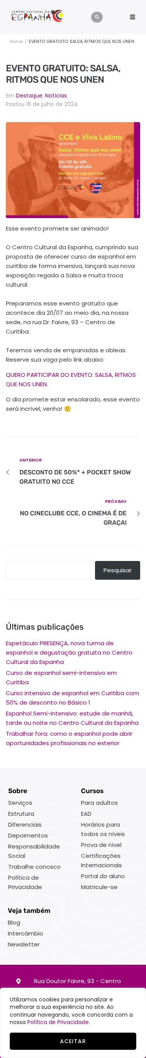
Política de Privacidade (58, 1022)
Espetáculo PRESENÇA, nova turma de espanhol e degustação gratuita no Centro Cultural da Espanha (69, 652)
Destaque (29, 95)
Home (16, 41)
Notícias (56, 95)
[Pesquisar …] (97, 17)
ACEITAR (73, 1041)
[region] (73, 1023)
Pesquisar (118, 570)
